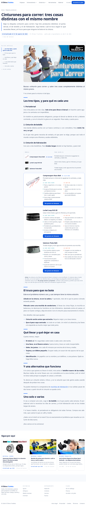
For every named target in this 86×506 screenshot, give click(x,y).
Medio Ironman (27, 493)
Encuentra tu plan (78, 2)
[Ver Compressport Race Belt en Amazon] (27, 157)
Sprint (24, 488)
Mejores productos (11, 10)
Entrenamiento (31, 2)
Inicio (2, 10)
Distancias (42, 2)
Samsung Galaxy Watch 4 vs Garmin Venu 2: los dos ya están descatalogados (14, 460)
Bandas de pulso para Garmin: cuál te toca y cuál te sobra (43, 459)
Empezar (22, 2)
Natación (46, 488)
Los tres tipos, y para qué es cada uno (10, 49)
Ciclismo (46, 491)
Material (60, 2)
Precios (68, 491)
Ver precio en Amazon (52, 203)
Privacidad (62, 503)
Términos (75, 503)
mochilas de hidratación (59, 387)
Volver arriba (7, 69)
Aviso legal (55, 503)
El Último (7, 2)
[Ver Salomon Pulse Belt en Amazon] (27, 168)
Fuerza (46, 495)
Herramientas (52, 2)
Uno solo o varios (8, 66)
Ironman (25, 495)
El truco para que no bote (9, 53)
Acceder (68, 2)
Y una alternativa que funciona (9, 62)
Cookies (69, 503)
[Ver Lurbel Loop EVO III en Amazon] (27, 163)
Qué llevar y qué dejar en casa (10, 58)
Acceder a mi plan (71, 493)
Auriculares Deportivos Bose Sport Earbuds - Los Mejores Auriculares (70, 459)
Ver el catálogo (70, 488)
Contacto (82, 503)
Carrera (46, 493)
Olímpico (25, 491)
